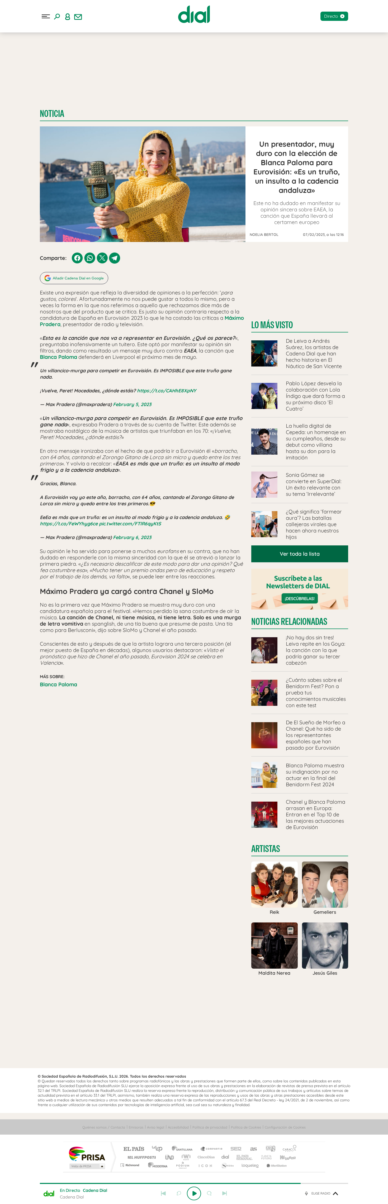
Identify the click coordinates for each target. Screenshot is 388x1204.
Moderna (156, 1165)
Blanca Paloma (58, 684)
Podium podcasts (182, 1165)
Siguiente (224, 1193)
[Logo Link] (194, 14)
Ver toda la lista (300, 553)
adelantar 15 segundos (209, 1193)
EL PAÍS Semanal (245, 1157)
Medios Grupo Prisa (87, 1166)
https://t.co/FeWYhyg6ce (69, 524)
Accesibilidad (178, 1127)
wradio (185, 1157)
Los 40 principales (159, 1149)
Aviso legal (155, 1127)
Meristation (276, 1165)
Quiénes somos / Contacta (103, 1127)
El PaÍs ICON (205, 1165)
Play (194, 1193)
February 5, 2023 (132, 404)
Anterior (163, 1193)
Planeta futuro (264, 1157)
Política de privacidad (209, 1127)
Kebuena (283, 1157)
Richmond (130, 1165)
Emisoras (136, 1127)
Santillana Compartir (211, 1149)
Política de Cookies (246, 1127)
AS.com (251, 1149)
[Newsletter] (78, 16)
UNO (170, 1157)
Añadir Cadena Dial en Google (78, 278)
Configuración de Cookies (285, 1127)
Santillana (184, 1149)
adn (268, 1149)
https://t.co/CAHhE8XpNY (166, 391)
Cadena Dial (225, 1157)
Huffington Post (141, 1157)
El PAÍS (134, 1149)
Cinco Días (205, 1157)
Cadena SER (234, 1149)
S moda (227, 1165)
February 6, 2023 (132, 537)
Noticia (52, 113)
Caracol (288, 1149)
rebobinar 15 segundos (179, 1193)
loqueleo (250, 1165)
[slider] (194, 1183)
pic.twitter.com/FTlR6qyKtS (130, 524)
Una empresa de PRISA (87, 1153)
